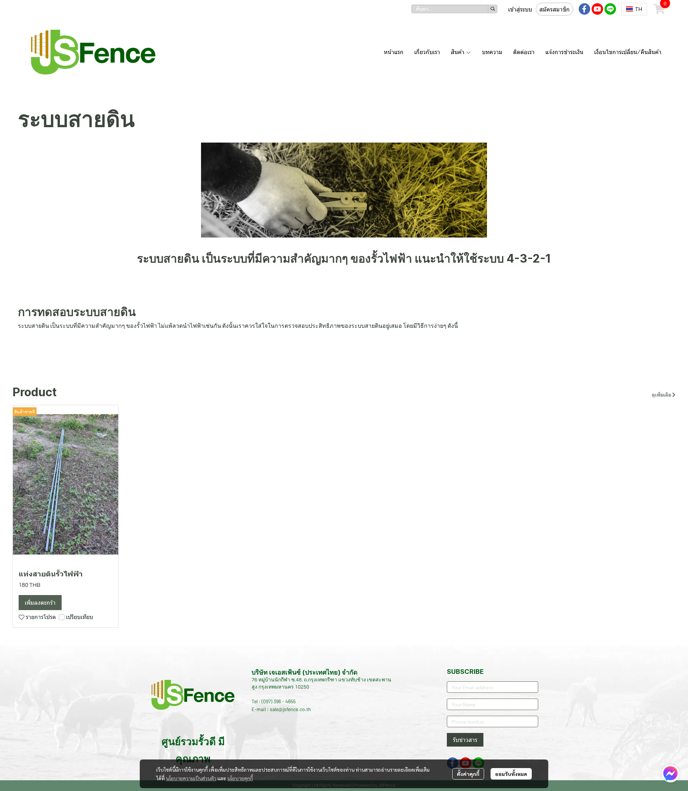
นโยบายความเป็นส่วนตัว (191, 778)
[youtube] (597, 9)
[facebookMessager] (670, 773)
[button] (454, 9)
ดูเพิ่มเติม (662, 395)
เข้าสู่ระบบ (520, 9)
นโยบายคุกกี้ (240, 778)
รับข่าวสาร (465, 739)
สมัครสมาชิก (554, 9)
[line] (610, 9)
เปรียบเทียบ (79, 617)
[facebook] (584, 9)
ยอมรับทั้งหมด (511, 774)
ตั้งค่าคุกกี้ (468, 774)
